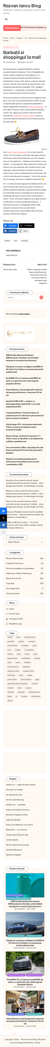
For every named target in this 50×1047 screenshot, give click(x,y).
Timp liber (10, 583)
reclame (10, 688)
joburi (10, 662)
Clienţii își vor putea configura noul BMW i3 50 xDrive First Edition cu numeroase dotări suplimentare (24, 369)
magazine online (13, 671)
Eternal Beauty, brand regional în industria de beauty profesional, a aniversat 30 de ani (24, 392)
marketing (11, 675)
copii (34, 646)
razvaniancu (13, 250)
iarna (35, 654)
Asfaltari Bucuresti (14, 850)
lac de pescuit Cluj (14, 794)
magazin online (28, 671)
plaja (37, 679)
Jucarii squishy (12, 840)
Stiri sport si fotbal (14, 789)
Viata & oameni (12, 593)
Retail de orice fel (11, 47)
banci (19, 637)
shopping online (34, 692)
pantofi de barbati (35, 107)
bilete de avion (30, 637)
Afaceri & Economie (14, 558)
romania (28, 688)
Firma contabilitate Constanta (19, 825)
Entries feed (14, 613)
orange (29, 675)
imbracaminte (12, 658)
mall (15, 241)
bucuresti (11, 641)
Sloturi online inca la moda (17, 845)
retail (19, 688)
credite (17, 650)
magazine (26, 667)
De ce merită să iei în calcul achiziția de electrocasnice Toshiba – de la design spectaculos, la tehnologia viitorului (24, 483)
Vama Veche (35, 696)
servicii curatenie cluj (15, 799)
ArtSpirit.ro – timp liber (16, 804)
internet (37, 658)
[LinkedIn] (3, 524)
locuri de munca (13, 667)
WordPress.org (15, 624)
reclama (34, 684)
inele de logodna (13, 820)
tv (16, 696)
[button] (12, 255)
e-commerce (29, 650)
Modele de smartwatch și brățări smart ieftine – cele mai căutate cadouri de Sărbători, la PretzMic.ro (24, 515)
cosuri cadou (24, 314)
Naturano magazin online (17, 814)
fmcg (19, 654)
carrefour (31, 641)
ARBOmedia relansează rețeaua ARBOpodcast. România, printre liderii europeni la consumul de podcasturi (22, 358)
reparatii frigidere (13, 855)
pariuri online (12, 679)
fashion (10, 654)
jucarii (18, 662)
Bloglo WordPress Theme (29, 1042)
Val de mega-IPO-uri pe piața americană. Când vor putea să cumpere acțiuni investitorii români (24, 427)
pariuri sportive (26, 679)
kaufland (27, 662)
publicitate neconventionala (17, 684)
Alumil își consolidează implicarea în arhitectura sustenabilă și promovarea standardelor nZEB (22, 462)
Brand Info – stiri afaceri (16, 829)
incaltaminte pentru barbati (24, 116)
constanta (24, 646)
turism (10, 696)
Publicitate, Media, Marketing (18, 573)
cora (9, 650)
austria (10, 637)
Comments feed (16, 619)
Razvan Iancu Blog (22, 5)
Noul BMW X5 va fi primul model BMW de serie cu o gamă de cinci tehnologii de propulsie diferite (23, 381)
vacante (24, 696)
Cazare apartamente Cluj (17, 835)
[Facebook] (3, 511)
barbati (7, 241)
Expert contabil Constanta (18, 809)
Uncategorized (12, 588)
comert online (12, 646)
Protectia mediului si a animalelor (20, 568)
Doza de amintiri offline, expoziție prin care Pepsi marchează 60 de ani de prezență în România (24, 450)
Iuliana (9, 512)
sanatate (11, 692)
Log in (11, 609)
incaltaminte (25, 658)
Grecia (27, 654)
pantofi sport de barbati (17, 152)
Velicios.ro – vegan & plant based (20, 784)
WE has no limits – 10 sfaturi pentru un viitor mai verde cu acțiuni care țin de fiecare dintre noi (24, 525)
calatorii (21, 641)
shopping (24, 241)
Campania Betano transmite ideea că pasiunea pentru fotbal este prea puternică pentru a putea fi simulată (25, 415)
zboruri (10, 701)
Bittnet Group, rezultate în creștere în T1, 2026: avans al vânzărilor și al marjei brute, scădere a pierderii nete (24, 439)
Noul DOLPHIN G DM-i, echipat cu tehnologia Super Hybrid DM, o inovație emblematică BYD (23, 404)
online (21, 675)
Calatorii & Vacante (14, 563)
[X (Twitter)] (3, 518)
